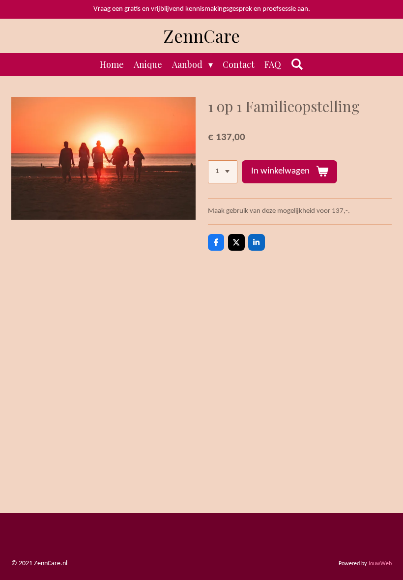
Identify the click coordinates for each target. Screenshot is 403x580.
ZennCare (202, 35)
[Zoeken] (297, 64)
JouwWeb (380, 564)
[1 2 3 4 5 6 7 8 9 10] (222, 171)
